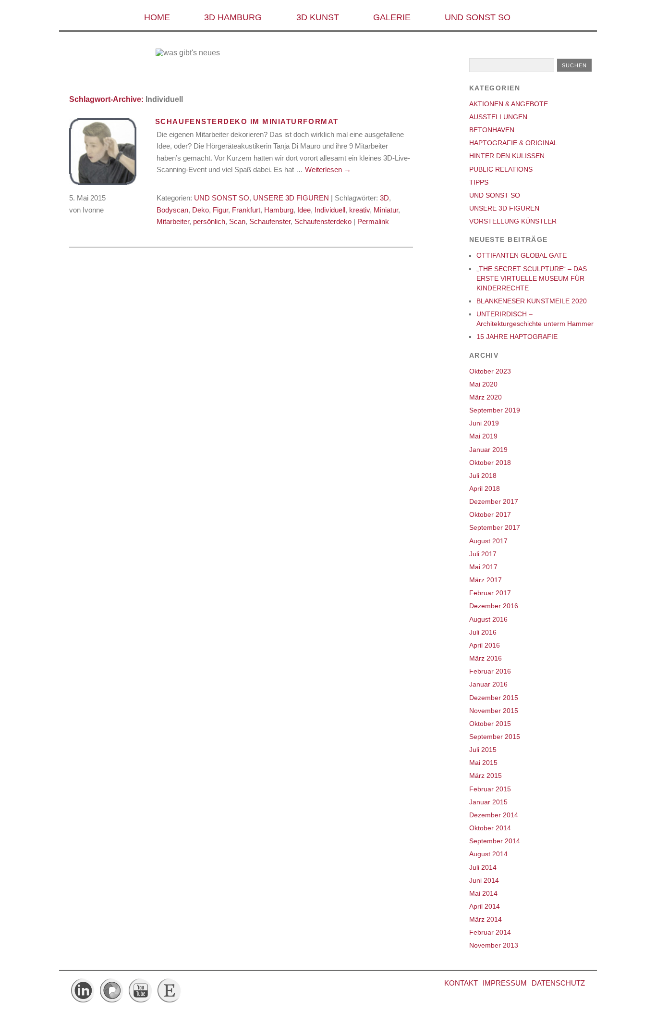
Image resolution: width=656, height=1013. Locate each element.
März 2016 (485, 658)
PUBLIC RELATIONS (501, 169)
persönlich (209, 221)
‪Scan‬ (237, 221)
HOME (157, 17)
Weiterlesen (328, 169)
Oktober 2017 (490, 514)
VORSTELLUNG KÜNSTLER (513, 221)
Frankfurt (246, 210)
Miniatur (386, 210)
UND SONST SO (477, 17)
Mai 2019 (483, 436)
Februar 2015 (490, 789)
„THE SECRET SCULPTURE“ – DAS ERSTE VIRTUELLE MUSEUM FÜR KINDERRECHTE (531, 278)
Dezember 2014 (493, 815)
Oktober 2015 (490, 723)
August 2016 (488, 619)
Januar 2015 (488, 802)
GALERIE (392, 17)
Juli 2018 (483, 475)
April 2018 (484, 488)
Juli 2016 (483, 632)
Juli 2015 (483, 749)
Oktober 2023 (490, 371)
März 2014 (485, 919)
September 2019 (494, 410)
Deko (200, 210)
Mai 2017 (483, 567)
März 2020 (485, 397)
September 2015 (494, 736)
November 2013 (493, 945)
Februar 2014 (490, 932)
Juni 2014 (484, 880)
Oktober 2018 (490, 462)
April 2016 (484, 645)
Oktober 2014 (490, 828)
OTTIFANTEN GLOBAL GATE (521, 255)
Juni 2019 (484, 423)
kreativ (359, 210)
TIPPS (478, 182)
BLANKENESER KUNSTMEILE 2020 (531, 301)
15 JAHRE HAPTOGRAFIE (517, 336)
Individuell (330, 210)
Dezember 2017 (493, 501)
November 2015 (493, 710)
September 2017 (494, 527)
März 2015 (485, 775)
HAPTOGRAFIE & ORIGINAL (513, 143)
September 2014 (494, 841)
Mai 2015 (483, 762)
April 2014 (484, 906)
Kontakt (461, 983)
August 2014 (488, 854)
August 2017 (488, 541)
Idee (304, 210)
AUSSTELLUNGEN (498, 117)
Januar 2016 (488, 684)
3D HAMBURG (233, 17)
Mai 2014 (483, 893)
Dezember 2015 (493, 697)
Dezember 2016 (493, 606)
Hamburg (278, 210)
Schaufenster (270, 221)
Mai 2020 (483, 384)
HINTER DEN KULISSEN (507, 156)
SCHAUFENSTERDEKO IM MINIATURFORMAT (247, 121)
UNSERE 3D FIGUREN (291, 198)
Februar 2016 (490, 671)
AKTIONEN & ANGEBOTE (508, 104)
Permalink (373, 221)
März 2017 (485, 580)
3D (384, 198)
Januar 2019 (488, 449)
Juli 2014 (483, 867)
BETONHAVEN (491, 130)
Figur (220, 210)
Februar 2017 (490, 593)
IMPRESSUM (505, 983)
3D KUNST (317, 17)
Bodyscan (172, 210)
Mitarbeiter (173, 221)
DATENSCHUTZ (558, 983)
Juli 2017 (483, 554)
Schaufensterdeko (323, 221)
